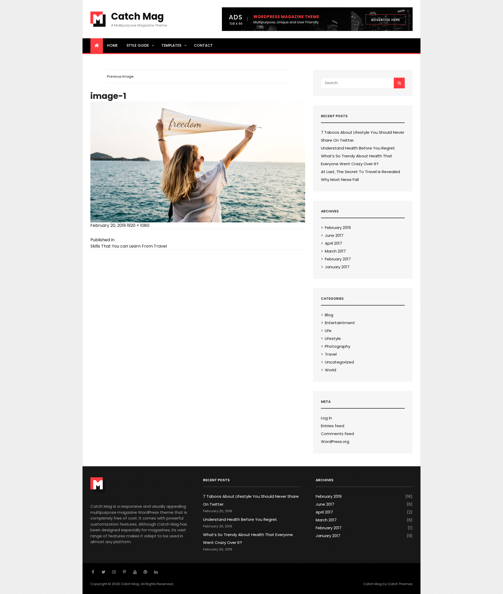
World (330, 370)
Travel (331, 354)
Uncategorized (339, 362)
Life (328, 330)
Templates (171, 45)
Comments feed (337, 433)
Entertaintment (340, 322)
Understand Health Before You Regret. (358, 148)
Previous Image (120, 76)
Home (112, 45)
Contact (203, 45)
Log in (326, 418)
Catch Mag (137, 16)
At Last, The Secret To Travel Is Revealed (360, 171)
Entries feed (332, 426)
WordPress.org (335, 441)
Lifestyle (333, 338)
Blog (329, 315)
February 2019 (338, 227)
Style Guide (138, 45)
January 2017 (337, 267)
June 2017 (334, 235)
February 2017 (338, 259)
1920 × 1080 (138, 225)
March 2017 (335, 251)
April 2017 (333, 243)
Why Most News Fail (340, 179)
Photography (337, 346)
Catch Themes (400, 583)
